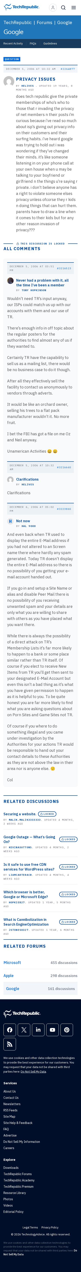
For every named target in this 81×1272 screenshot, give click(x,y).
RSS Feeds (10, 1110)
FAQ (6, 1129)
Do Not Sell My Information (21, 1142)
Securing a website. (19, 814)
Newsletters (12, 1104)
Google (64, 22)
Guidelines (50, 43)
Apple (8, 975)
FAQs (33, 43)
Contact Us (11, 1098)
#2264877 (68, 68)
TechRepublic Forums (17, 1174)
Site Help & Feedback (17, 1123)
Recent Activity (13, 43)
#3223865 (64, 508)
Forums (44, 22)
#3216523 (64, 268)
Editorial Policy (13, 1212)
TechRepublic (17, 22)
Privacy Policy (49, 1227)
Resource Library (14, 1193)
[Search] (63, 7)
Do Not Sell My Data (33, 1071)
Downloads (11, 1168)
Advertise (10, 1135)
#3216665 (64, 467)
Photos (8, 1199)
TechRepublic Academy (19, 1180)
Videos (8, 1205)
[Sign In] (53, 7)
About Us (9, 1091)
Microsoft (12, 962)
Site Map (9, 1117)
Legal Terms (30, 1227)
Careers (8, 1148)
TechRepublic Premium (18, 1187)
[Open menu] (74, 7)
